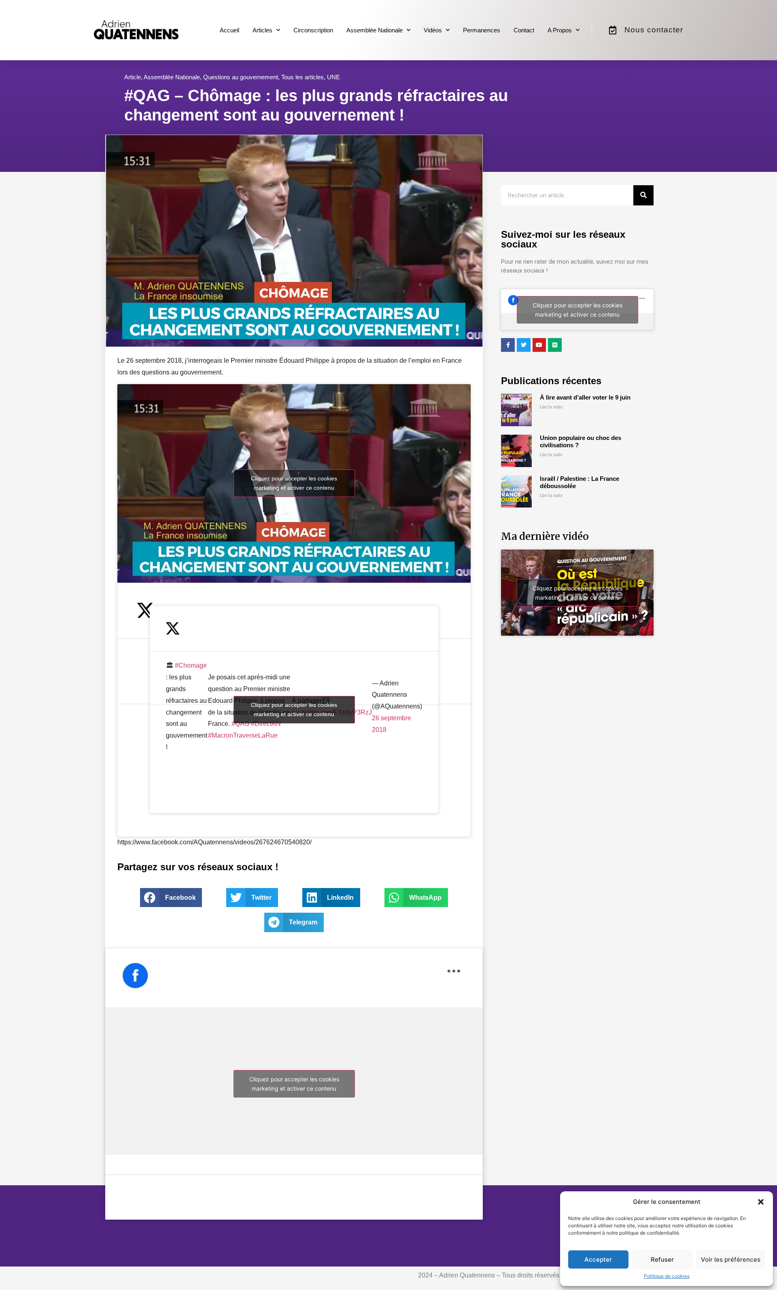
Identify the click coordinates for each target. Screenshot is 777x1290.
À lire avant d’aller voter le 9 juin (585, 397)
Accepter (598, 1259)
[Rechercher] (643, 195)
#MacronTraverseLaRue (243, 735)
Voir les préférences (730, 1259)
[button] (761, 1202)
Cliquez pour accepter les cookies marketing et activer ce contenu (294, 483)
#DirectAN (266, 723)
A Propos (560, 30)
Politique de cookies (667, 1276)
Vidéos (433, 30)
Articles (262, 30)
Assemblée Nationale (374, 30)
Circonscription (313, 30)
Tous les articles (302, 77)
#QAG (240, 723)
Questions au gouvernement (240, 77)
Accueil (229, 30)
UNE (333, 77)
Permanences (481, 30)
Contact (524, 30)
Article (132, 77)
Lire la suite (551, 407)
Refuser (662, 1259)
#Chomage (191, 665)
